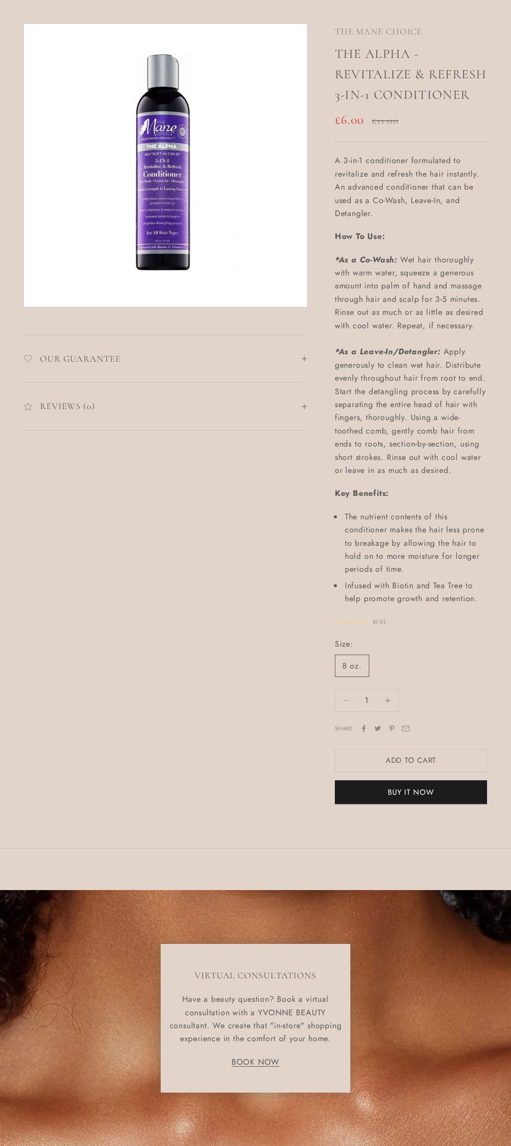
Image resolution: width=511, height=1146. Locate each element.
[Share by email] (406, 728)
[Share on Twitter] (378, 728)
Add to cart (411, 760)
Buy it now (411, 792)
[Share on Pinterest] (392, 728)
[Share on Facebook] (364, 728)
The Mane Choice (379, 31)
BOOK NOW (255, 1062)
